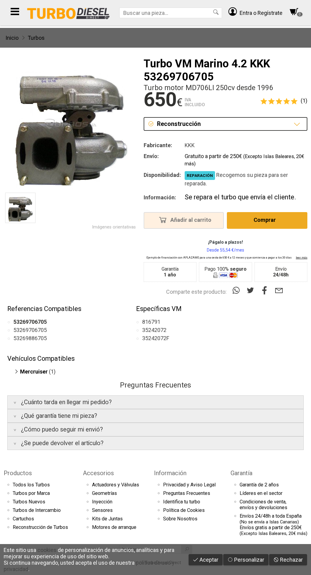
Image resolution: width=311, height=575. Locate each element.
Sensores (102, 510)
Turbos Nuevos (29, 502)
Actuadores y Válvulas (115, 485)
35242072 (154, 330)
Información (170, 473)
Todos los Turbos (31, 485)
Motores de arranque (114, 527)
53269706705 (30, 330)
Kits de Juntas (107, 519)
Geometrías (104, 493)
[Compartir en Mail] (279, 290)
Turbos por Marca (31, 493)
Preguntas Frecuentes (186, 493)
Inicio (12, 38)
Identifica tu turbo (181, 502)
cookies (46, 550)
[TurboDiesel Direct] (68, 13)
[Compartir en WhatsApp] (237, 290)
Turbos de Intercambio (37, 510)
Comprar (265, 220)
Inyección (102, 502)
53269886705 (30, 338)
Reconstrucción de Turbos (40, 527)
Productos (18, 473)
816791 (151, 322)
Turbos (36, 38)
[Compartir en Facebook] (266, 290)
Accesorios (98, 473)
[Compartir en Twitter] (252, 290)
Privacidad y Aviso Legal (189, 485)
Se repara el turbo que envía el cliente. (240, 197)
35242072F (155, 338)
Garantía (241, 473)
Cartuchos (23, 519)
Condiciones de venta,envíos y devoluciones (263, 504)
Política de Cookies (184, 510)
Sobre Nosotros (180, 519)
